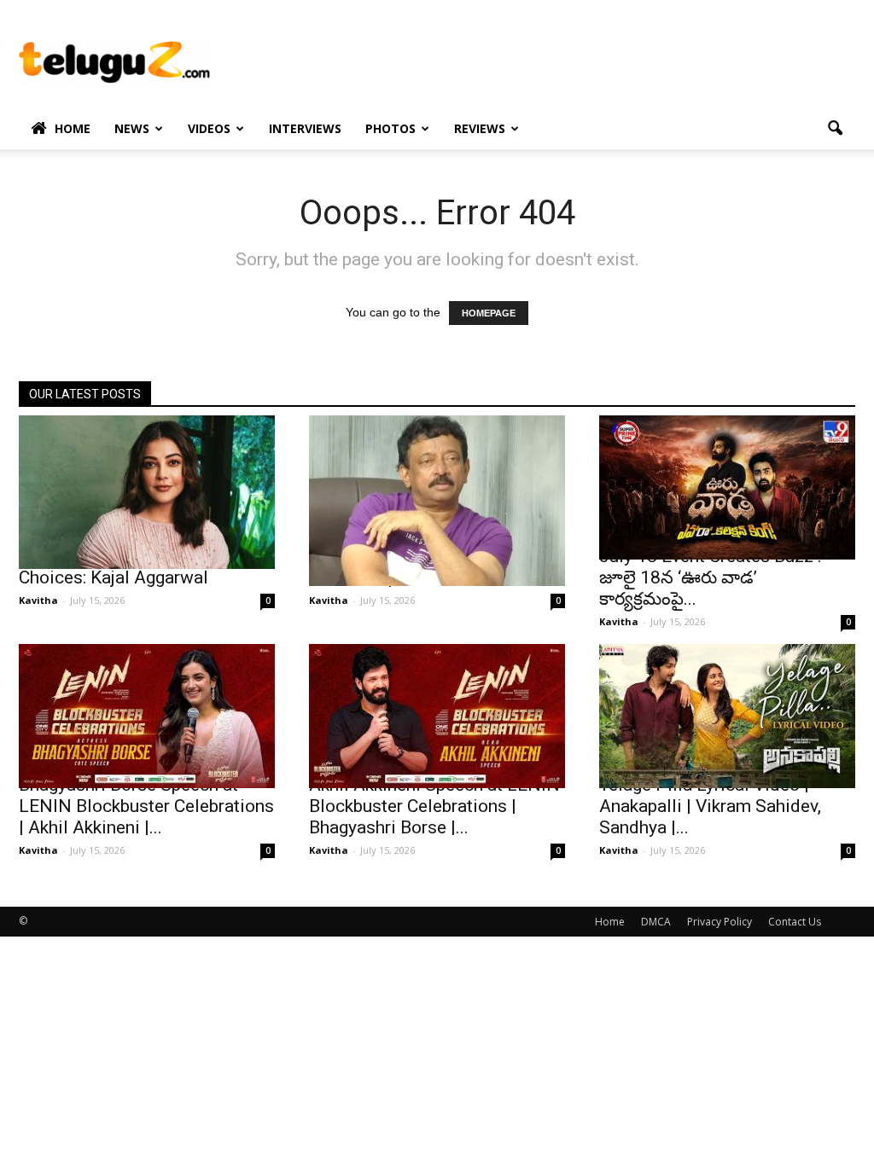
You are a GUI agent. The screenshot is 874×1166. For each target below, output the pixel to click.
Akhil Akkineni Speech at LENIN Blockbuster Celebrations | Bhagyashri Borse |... (434, 806)
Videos (209, 128)
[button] (834, 128)
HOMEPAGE (489, 313)
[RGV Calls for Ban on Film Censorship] (437, 500)
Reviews (479, 128)
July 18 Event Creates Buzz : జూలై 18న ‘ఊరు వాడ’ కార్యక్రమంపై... (710, 577)
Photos (390, 128)
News (131, 128)
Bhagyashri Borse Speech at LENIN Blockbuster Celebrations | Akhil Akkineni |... (146, 806)
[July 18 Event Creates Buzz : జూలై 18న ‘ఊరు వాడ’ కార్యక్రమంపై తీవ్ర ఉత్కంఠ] (727, 487)
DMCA (656, 921)
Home (72, 128)
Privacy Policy (719, 921)
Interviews (305, 128)
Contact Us (794, 921)
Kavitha (38, 600)
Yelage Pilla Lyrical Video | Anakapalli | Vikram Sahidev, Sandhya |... (710, 806)
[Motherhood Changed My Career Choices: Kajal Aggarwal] (147, 492)
